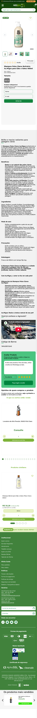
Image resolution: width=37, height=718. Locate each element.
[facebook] (3, 622)
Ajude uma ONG (6, 551)
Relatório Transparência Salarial (10, 584)
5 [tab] (26, 523)
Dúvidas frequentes (7, 543)
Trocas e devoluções (7, 574)
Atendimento (5, 546)
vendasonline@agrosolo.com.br (10, 595)
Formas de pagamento (8, 576)
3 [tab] (20, 523)
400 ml (7, 80)
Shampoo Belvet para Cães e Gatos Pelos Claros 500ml (16, 497)
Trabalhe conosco (6, 549)
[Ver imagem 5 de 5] (27, 54)
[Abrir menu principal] (2, 5)
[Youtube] (11, 622)
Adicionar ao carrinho (18, 440)
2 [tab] (17, 523)
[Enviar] (33, 10)
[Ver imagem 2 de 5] (10, 54)
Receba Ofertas (5, 554)
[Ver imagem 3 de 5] (16, 54)
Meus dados (5, 567)
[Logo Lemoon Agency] (18, 685)
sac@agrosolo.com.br (7, 602)
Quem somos (5, 541)
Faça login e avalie (18, 383)
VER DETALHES (25, 703)
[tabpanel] (18, 38)
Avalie (19, 62)
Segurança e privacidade (8, 582)
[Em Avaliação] (15, 656)
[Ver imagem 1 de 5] (5, 54)
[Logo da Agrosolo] (19, 5)
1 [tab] (12, 523)
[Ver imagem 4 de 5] (21, 54)
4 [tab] (23, 523)
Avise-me (18, 101)
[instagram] (7, 622)
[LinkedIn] (16, 622)
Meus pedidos (5, 565)
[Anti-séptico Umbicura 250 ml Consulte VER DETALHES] (11, 704)
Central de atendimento (9, 608)
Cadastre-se (8, 529)
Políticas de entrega (7, 579)
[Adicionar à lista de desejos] (30, 18)
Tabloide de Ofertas (7, 557)
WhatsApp (5, 613)
